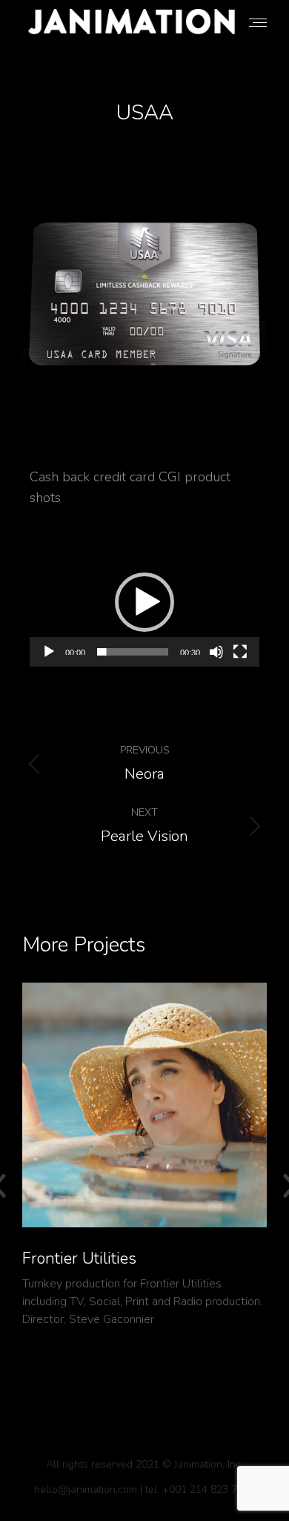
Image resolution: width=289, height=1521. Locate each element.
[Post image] (144, 1105)
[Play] (48, 651)
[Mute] (216, 651)
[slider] (132, 652)
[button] (144, 602)
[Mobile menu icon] (258, 22)
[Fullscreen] (240, 651)
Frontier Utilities (79, 1258)
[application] (144, 602)
